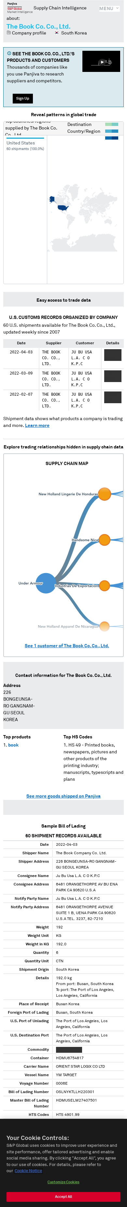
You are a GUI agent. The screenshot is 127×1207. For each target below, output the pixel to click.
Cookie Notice (28, 1171)
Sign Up (22, 98)
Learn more (37, 425)
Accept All (63, 1197)
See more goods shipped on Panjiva (63, 796)
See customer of (67, 646)
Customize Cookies (63, 1182)
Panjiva (20, 8)
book (13, 745)
